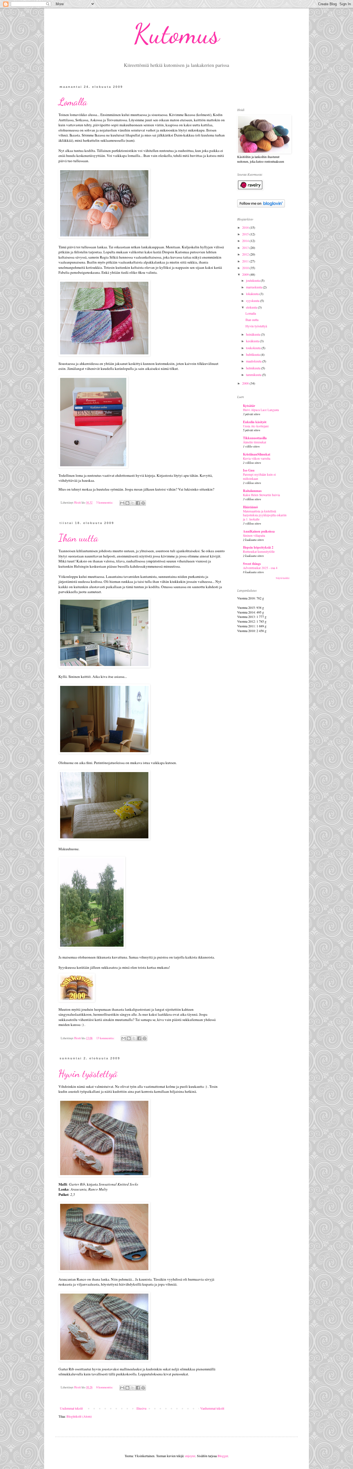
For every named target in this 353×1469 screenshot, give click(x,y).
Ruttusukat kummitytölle (259, 551)
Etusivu (141, 1408)
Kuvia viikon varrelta (256, 458)
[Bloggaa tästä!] (127, 503)
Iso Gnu (249, 470)
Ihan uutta (78, 538)
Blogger (223, 1456)
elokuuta (252, 307)
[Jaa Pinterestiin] (143, 503)
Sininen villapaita (254, 535)
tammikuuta (254, 374)
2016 (246, 227)
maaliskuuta (254, 361)
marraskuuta (254, 287)
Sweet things (252, 563)
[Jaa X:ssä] (132, 503)
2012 (246, 254)
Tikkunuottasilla (255, 438)
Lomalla (72, 102)
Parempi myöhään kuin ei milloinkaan (259, 476)
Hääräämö (250, 507)
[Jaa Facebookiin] (138, 503)
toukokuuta (253, 348)
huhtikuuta (253, 354)
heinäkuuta (253, 334)
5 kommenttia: (105, 502)
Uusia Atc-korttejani (256, 426)
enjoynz (190, 1456)
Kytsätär (249, 405)
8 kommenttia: (105, 1387)
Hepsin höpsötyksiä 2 (258, 547)
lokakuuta (253, 293)
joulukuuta (253, 280)
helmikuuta (253, 368)
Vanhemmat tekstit (212, 1408)
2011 (246, 261)
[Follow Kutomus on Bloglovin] (261, 206)
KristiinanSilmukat (256, 454)
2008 (246, 383)
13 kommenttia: (105, 1038)
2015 (246, 234)
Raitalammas (252, 490)
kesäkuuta (253, 341)
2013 (246, 247)
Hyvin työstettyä (87, 1074)
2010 (246, 267)
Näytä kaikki (283, 578)
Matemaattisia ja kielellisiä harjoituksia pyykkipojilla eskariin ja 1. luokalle (265, 515)
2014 (246, 240)
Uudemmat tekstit (71, 1408)
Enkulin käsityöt (254, 422)
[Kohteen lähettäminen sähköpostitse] (122, 503)
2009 (246, 274)
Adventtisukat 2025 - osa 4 (260, 568)
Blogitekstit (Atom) (79, 1416)
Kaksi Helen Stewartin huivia (261, 495)
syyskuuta (253, 300)
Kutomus (176, 33)
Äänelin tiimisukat (254, 442)
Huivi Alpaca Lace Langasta (261, 410)
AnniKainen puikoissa (259, 531)
